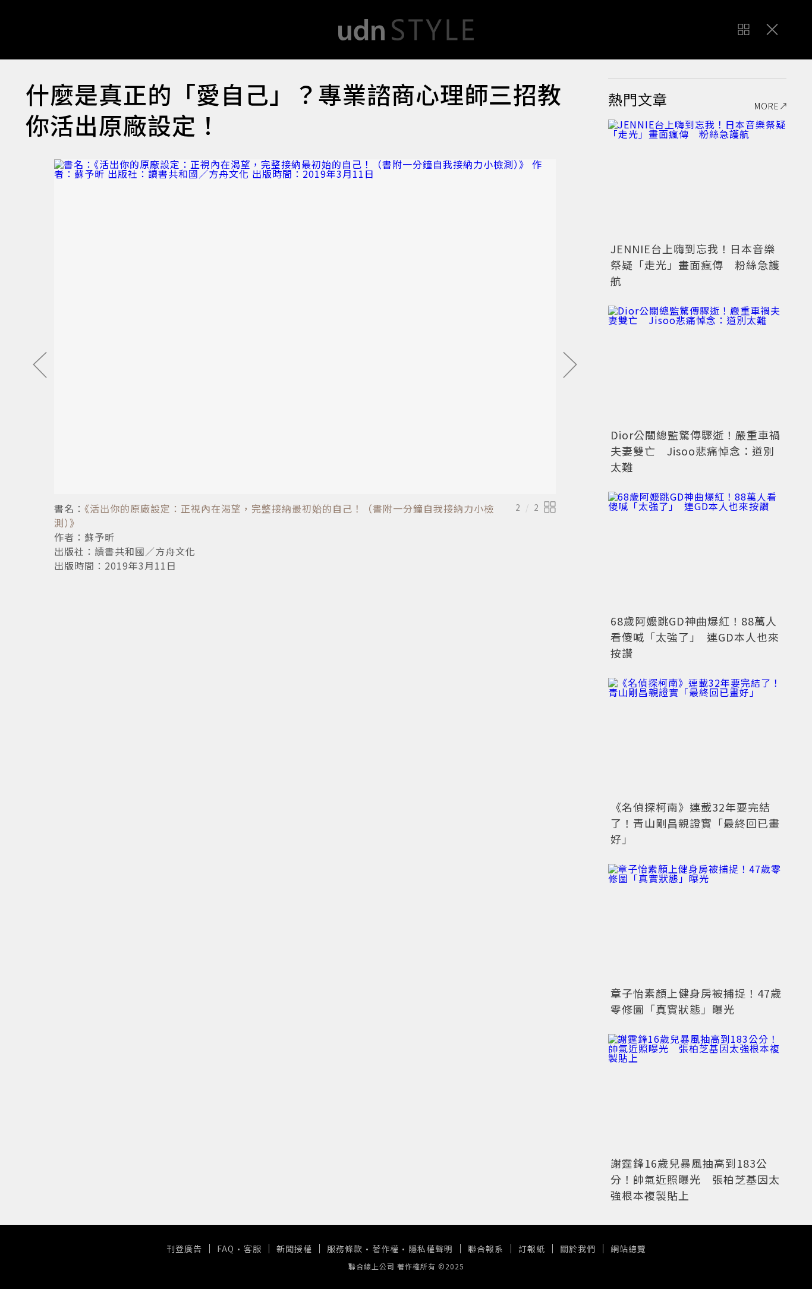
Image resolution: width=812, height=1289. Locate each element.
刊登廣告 (184, 1248)
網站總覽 (628, 1248)
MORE (766, 106)
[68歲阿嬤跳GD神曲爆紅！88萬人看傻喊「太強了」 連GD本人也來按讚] (697, 551)
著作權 (385, 1248)
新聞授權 (294, 1248)
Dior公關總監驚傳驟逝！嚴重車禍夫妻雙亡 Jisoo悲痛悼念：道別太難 (695, 450)
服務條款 (345, 1248)
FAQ (225, 1248)
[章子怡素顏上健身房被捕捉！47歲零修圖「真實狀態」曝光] (697, 923)
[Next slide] (570, 365)
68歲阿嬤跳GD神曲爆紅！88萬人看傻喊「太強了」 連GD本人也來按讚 (694, 637)
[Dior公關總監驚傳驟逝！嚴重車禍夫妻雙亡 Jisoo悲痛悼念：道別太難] (697, 365)
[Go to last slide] (40, 365)
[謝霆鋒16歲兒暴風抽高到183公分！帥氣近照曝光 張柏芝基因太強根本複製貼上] (697, 1093)
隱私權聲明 (430, 1248)
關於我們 (578, 1248)
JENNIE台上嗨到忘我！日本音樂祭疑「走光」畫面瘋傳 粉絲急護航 (695, 264)
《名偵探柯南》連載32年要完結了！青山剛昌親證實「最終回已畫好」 (695, 823)
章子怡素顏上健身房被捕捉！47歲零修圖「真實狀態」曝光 (696, 1001)
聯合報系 (485, 1248)
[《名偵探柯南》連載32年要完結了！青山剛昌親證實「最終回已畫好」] (697, 737)
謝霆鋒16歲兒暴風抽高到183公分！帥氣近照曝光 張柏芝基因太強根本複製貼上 (695, 1179)
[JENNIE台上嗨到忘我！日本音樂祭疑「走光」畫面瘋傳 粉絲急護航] (697, 179)
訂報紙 (531, 1248)
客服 (253, 1248)
